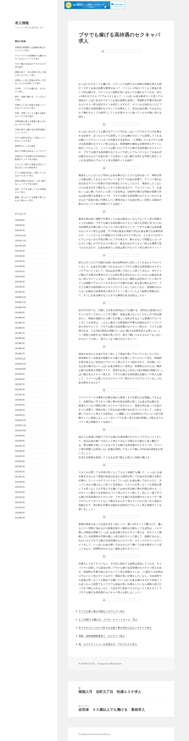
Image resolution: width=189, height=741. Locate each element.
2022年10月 (20, 430)
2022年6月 (20, 451)
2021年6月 (20, 481)
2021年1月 (20, 507)
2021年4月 (20, 492)
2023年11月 (20, 363)
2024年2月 (20, 348)
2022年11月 (20, 425)
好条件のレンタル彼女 (25, 145)
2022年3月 (20, 466)
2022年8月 (20, 440)
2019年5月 (20, 517)
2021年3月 (20, 497)
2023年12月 (20, 358)
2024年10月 (20, 307)
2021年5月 (20, 487)
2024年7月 (20, 322)
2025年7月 (20, 261)
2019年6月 (20, 512)
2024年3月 (20, 343)
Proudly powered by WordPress (94, 734)
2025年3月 (20, 281)
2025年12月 (20, 235)
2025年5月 (20, 271)
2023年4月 (20, 399)
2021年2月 (20, 502)
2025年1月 (20, 291)
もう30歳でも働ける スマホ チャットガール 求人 (108, 619)
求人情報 (22, 22)
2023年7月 (20, 384)
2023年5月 (20, 394)
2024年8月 (20, 317)
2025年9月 (20, 250)
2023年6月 (20, 389)
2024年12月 (20, 297)
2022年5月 (20, 456)
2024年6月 (20, 327)
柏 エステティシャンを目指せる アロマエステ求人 (108, 644)
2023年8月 (20, 379)
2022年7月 (20, 445)
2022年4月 (20, 461)
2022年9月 (20, 435)
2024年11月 (20, 302)
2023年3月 (20, 404)
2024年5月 (20, 333)
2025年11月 (20, 240)
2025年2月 (20, 286)
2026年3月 (20, 220)
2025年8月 (20, 256)
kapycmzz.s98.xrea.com (110, 663)
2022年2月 (20, 471)
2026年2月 (20, 225)
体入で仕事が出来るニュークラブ (30, 151)
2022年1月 (20, 476)
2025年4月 (20, 276)
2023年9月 (20, 374)
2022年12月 (20, 420)
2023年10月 (20, 368)
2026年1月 (20, 230)
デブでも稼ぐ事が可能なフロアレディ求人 (102, 611)
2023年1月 (20, 415)
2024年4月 (20, 338)
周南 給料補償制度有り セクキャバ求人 (102, 636)
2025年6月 (20, 266)
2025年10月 (20, 245)
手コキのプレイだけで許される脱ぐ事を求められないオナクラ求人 (115, 627)
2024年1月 (20, 353)
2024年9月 (20, 312)
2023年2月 (20, 410)
